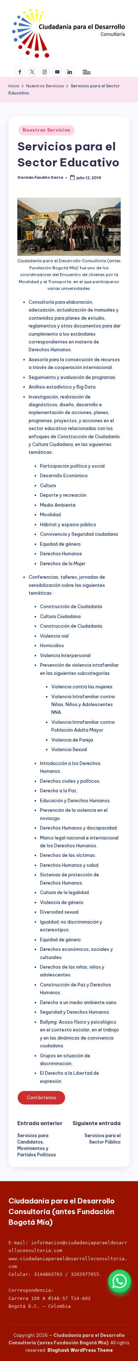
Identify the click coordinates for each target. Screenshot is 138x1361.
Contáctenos (41, 1097)
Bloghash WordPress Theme (80, 1350)
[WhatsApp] (119, 1281)
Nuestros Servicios (46, 130)
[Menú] (86, 72)
